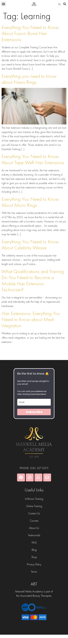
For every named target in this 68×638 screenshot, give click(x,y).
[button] (3, 3)
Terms (34, 571)
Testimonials (34, 535)
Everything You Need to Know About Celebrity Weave (30, 245)
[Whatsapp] (38, 477)
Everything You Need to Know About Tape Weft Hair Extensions (33, 159)
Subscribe (34, 412)
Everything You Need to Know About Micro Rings (30, 202)
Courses (34, 520)
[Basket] (60, 4)
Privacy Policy (34, 564)
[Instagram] (30, 477)
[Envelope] (47, 477)
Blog (34, 550)
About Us (34, 528)
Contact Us (34, 513)
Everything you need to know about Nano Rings (29, 79)
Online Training (34, 506)
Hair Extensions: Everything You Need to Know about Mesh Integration (31, 320)
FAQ (34, 542)
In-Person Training (34, 499)
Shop (34, 557)
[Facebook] (21, 477)
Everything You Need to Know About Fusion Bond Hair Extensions (30, 34)
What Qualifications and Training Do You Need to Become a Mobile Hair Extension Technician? (33, 281)
